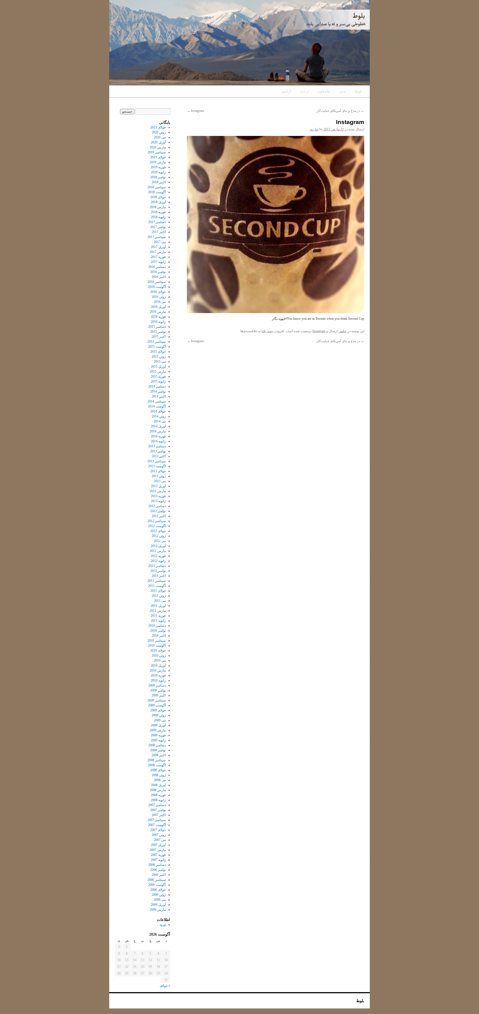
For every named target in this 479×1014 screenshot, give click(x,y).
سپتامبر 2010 (156, 641)
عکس (342, 331)
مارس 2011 (158, 611)
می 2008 (160, 780)
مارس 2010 (158, 670)
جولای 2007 (158, 830)
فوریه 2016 (158, 317)
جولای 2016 (158, 292)
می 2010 (160, 660)
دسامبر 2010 (157, 626)
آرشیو (286, 91)
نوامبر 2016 (158, 272)
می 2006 (160, 900)
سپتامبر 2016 (156, 282)
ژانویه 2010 (158, 680)
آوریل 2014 (158, 426)
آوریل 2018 (158, 202)
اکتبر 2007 (159, 815)
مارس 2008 (158, 790)
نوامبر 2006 (158, 870)
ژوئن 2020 (159, 132)
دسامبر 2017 (157, 222)
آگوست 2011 (157, 586)
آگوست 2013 (157, 466)
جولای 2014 (158, 411)
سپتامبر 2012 (156, 521)
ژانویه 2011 (158, 621)
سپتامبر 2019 (156, 152)
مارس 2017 (158, 252)
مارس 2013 (158, 491)
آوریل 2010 (158, 665)
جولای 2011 (158, 591)
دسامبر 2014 (157, 386)
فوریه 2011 (158, 616)
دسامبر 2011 (157, 566)
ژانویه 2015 (158, 381)
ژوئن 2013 (159, 476)
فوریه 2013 (158, 496)
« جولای (165, 986)
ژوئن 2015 (159, 356)
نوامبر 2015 (158, 332)
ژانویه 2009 (158, 740)
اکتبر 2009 (159, 695)
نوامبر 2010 (158, 631)
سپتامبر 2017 (156, 237)
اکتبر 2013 (159, 456)
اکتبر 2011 (159, 576)
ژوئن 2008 (159, 775)
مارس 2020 (158, 147)
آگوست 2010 (157, 645)
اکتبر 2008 (159, 755)
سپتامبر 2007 (156, 820)
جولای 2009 (158, 710)
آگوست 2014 (157, 406)
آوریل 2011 (158, 606)
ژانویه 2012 (158, 561)
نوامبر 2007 (158, 810)
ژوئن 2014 (159, 416)
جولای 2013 (158, 471)
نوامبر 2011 (158, 571)
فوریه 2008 (158, 795)
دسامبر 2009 (157, 685)
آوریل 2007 (158, 845)
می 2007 (160, 840)
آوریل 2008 (158, 785)
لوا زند (314, 129)
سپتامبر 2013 (156, 461)
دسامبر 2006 (157, 865)
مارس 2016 (158, 312)
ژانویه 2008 (158, 800)
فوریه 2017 (158, 257)
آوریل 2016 (158, 307)
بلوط (358, 91)
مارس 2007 (158, 850)
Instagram (195, 111)
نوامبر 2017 (158, 227)
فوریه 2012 (158, 556)
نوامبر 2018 (158, 177)
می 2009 (160, 720)
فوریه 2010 (158, 675)
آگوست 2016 (157, 287)
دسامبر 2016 (157, 267)
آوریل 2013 (158, 486)
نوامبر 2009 (158, 690)
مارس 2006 (158, 910)
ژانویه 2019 (158, 172)
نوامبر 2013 (158, 451)
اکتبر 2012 (159, 516)
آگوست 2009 (157, 705)
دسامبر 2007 (157, 805)
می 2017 (160, 242)
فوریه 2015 (158, 376)
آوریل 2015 (158, 366)
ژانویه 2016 (158, 322)
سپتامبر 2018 (156, 187)
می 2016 (160, 302)
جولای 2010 (158, 650)
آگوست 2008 (157, 765)
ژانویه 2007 (158, 860)
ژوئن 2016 (159, 297)
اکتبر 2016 (159, 277)
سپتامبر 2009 (156, 700)
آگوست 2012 (157, 526)
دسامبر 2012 (157, 506)
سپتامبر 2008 (156, 760)
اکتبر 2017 (159, 232)
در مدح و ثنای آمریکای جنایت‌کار (340, 111)
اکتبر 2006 (159, 875)
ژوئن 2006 (159, 895)
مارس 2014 (158, 431)
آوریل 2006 (158, 905)
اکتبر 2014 (159, 396)
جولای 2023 (158, 127)
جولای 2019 (158, 157)
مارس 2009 (158, 730)
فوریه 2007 (158, 855)
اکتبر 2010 (159, 636)
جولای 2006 (158, 890)
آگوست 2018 (157, 192)
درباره (304, 91)
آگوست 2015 (157, 347)
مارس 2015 (158, 371)
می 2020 (160, 137)
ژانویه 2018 (158, 217)
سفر (342, 91)
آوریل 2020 (158, 142)
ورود (162, 925)
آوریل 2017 (158, 247)
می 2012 (160, 541)
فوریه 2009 (158, 735)
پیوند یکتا (267, 331)
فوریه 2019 (158, 167)
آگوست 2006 (157, 885)
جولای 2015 (158, 352)
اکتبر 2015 (159, 337)
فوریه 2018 (158, 212)
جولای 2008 (158, 770)
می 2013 (160, 481)
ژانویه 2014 (158, 441)
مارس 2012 (158, 551)
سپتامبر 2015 (156, 342)
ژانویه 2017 (158, 262)
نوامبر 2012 (158, 511)
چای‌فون (324, 91)
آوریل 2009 (158, 725)
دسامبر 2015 (157, 327)
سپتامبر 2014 (156, 401)
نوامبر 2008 (158, 750)
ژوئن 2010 (159, 655)
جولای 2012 (158, 531)
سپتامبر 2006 (156, 880)
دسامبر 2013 (157, 446)
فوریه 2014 (158, 436)
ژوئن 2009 (159, 715)
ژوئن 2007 (159, 835)
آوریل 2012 (158, 546)
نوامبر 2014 (158, 391)
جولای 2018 (158, 197)
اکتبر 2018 (159, 182)
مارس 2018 (158, 207)
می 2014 (160, 421)
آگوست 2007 (157, 825)
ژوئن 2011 (159, 596)
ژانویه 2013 (158, 501)
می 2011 (160, 601)
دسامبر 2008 (157, 745)
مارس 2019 (158, 162)
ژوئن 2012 (159, 536)
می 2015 (160, 361)
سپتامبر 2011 (156, 581)
